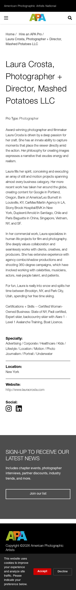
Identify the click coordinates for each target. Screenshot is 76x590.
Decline (63, 571)
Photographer (29, 119)
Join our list (38, 494)
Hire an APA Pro (30, 34)
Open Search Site (70, 18)
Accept (42, 571)
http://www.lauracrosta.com (25, 390)
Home (10, 34)
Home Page (38, 17)
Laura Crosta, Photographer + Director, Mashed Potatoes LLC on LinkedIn (19, 408)
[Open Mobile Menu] (10, 18)
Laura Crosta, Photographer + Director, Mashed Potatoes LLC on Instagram (9, 408)
